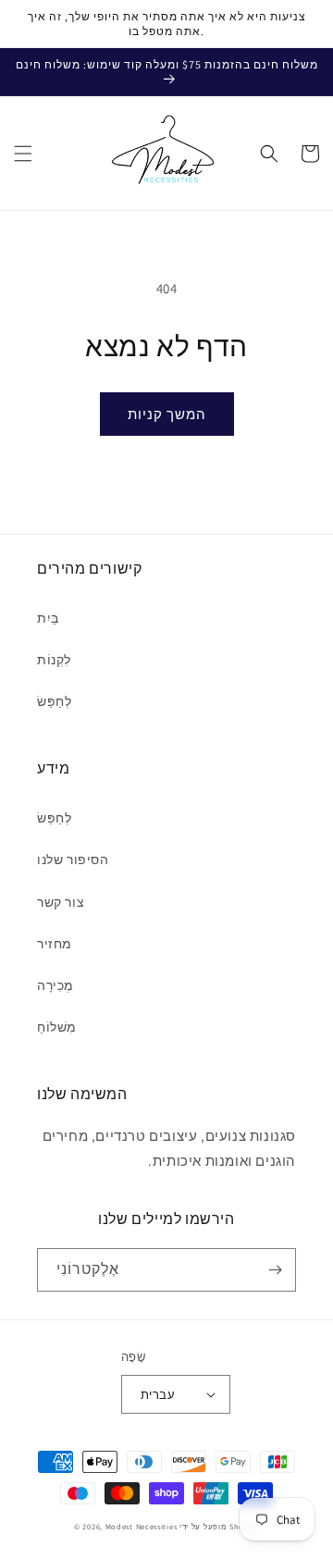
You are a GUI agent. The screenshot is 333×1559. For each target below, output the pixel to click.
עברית (158, 1395)
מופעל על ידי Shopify (219, 1526)
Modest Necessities (141, 1526)
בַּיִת (48, 618)
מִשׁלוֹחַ (57, 1027)
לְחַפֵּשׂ (54, 701)
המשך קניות (167, 414)
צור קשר (60, 902)
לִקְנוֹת (54, 659)
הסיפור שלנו (73, 859)
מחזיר (54, 943)
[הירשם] (274, 1270)
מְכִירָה (55, 985)
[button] (23, 153)
